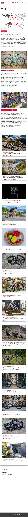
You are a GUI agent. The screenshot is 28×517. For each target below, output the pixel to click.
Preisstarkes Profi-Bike (9, 224)
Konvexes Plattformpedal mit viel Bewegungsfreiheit (12, 272)
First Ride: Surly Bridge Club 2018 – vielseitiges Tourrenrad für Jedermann (14, 74)
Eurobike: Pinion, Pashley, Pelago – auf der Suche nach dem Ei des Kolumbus (13, 113)
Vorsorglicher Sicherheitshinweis (11, 33)
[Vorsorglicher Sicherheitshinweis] (14, 21)
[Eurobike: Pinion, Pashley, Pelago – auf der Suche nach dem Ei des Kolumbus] (14, 100)
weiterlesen (20, 44)
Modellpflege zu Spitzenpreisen (12, 413)
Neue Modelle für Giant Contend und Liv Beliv (14, 319)
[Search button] (6, 2)
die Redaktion (12, 46)
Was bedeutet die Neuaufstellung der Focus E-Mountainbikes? (13, 178)
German (16, 2)
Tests (2, 70)
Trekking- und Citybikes (9, 70)
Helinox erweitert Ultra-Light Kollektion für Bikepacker (14, 344)
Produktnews (4, 31)
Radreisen (9, 110)
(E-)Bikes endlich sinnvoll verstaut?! (13, 460)
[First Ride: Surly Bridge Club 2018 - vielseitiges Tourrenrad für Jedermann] (14, 60)
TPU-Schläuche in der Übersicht (12, 249)
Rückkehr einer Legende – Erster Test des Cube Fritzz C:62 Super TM (13, 368)
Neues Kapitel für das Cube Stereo (12, 391)
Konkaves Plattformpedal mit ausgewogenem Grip (11, 437)
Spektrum (14, 110)
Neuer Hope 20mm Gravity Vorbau (12, 201)
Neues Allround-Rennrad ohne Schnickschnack (11, 154)
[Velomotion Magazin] (3, 3)
